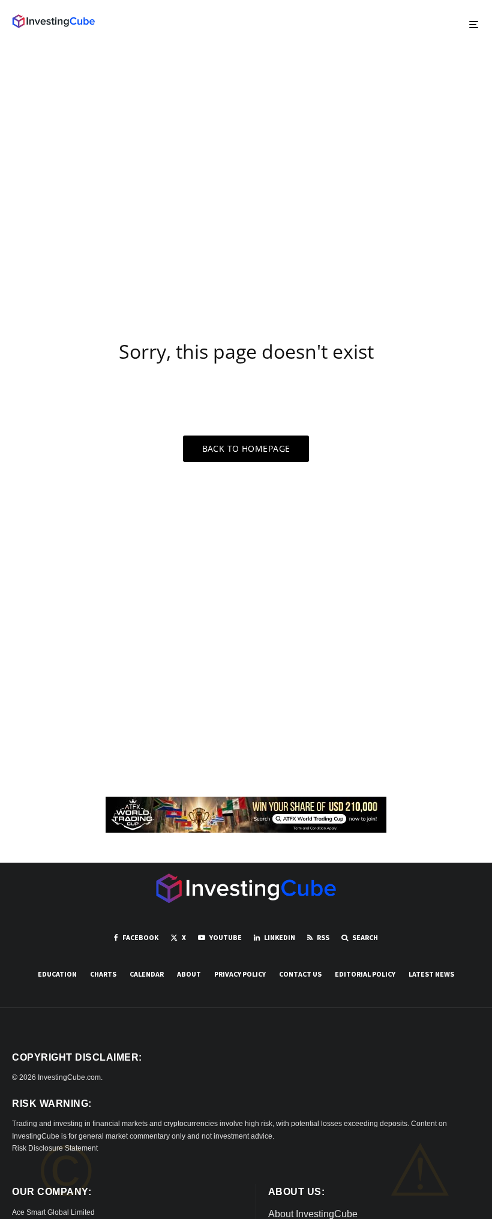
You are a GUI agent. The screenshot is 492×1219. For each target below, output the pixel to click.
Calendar (147, 973)
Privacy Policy (240, 973)
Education (57, 973)
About (189, 973)
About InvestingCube (313, 1214)
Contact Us (300, 973)
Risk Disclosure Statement (55, 1148)
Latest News (431, 973)
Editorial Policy (365, 973)
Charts (103, 973)
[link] (53, 21)
